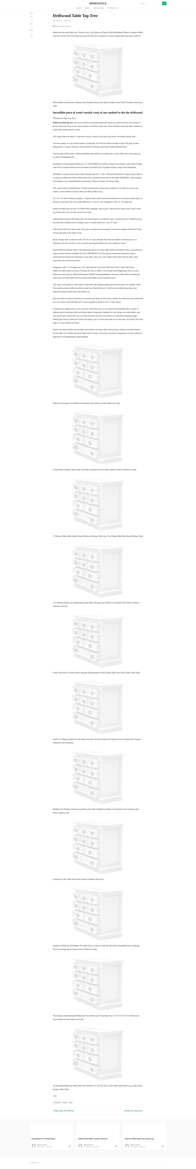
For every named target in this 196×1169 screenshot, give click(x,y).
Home (79, 8)
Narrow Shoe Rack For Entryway (139, 1138)
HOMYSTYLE (98, 3)
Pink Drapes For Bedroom (64, 1111)
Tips (55, 1096)
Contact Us (112, 8)
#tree (70, 1102)
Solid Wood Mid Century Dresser (93, 1138)
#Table (65, 1102)
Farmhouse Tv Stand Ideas (43, 1138)
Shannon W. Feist (42, 1145)
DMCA (87, 8)
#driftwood (57, 1102)
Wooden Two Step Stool (133, 1111)
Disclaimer (98, 8)
